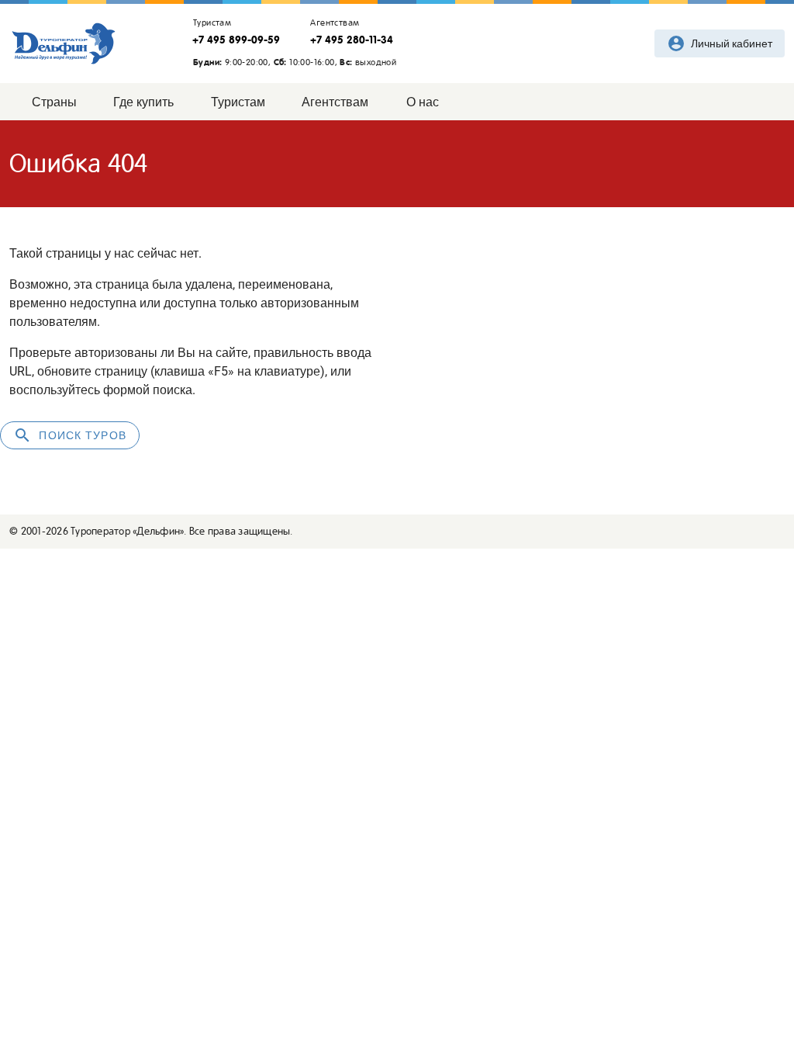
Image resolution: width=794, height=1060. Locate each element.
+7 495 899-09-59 (236, 39)
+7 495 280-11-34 (351, 39)
